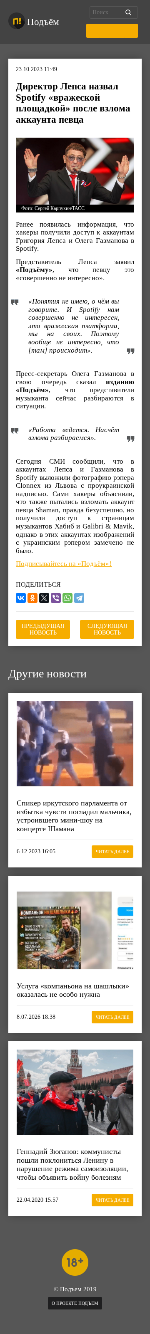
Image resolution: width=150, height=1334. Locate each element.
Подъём (43, 22)
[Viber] (56, 598)
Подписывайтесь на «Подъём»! (64, 564)
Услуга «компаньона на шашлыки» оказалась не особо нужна (73, 990)
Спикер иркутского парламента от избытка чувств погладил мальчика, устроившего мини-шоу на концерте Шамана (74, 816)
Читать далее (113, 851)
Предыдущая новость (43, 629)
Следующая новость (107, 629)
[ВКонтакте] (21, 598)
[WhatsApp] (67, 598)
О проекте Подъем (75, 1303)
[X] (44, 598)
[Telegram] (79, 598)
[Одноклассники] (33, 598)
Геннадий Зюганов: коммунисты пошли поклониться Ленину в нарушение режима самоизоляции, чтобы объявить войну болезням (72, 1164)
